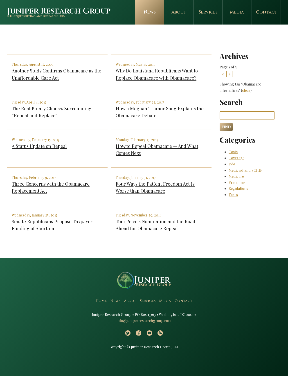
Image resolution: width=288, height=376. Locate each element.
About (178, 12)
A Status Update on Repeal (39, 146)
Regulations (238, 188)
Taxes (233, 194)
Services (208, 12)
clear (246, 90)
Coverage (236, 157)
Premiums (237, 182)
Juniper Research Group (58, 11)
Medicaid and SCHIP (245, 170)
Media (237, 12)
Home (101, 300)
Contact (266, 12)
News (150, 12)
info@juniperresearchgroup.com (144, 320)
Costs (233, 151)
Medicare (236, 176)
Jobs (232, 164)
